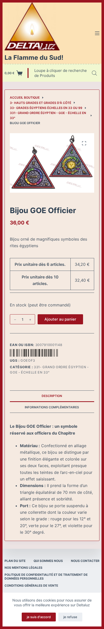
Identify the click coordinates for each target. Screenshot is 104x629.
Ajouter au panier (60, 319)
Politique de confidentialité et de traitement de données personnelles (46, 577)
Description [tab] (52, 396)
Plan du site (15, 561)
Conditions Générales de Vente (31, 585)
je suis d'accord (39, 617)
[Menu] (97, 33)
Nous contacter (85, 561)
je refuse (70, 617)
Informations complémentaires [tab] (52, 407)
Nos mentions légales (23, 567)
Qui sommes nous (48, 561)
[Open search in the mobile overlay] (94, 73)
